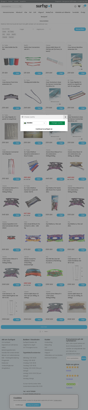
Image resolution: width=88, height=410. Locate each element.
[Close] (65, 117)
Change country (57, 123)
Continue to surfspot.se (44, 129)
